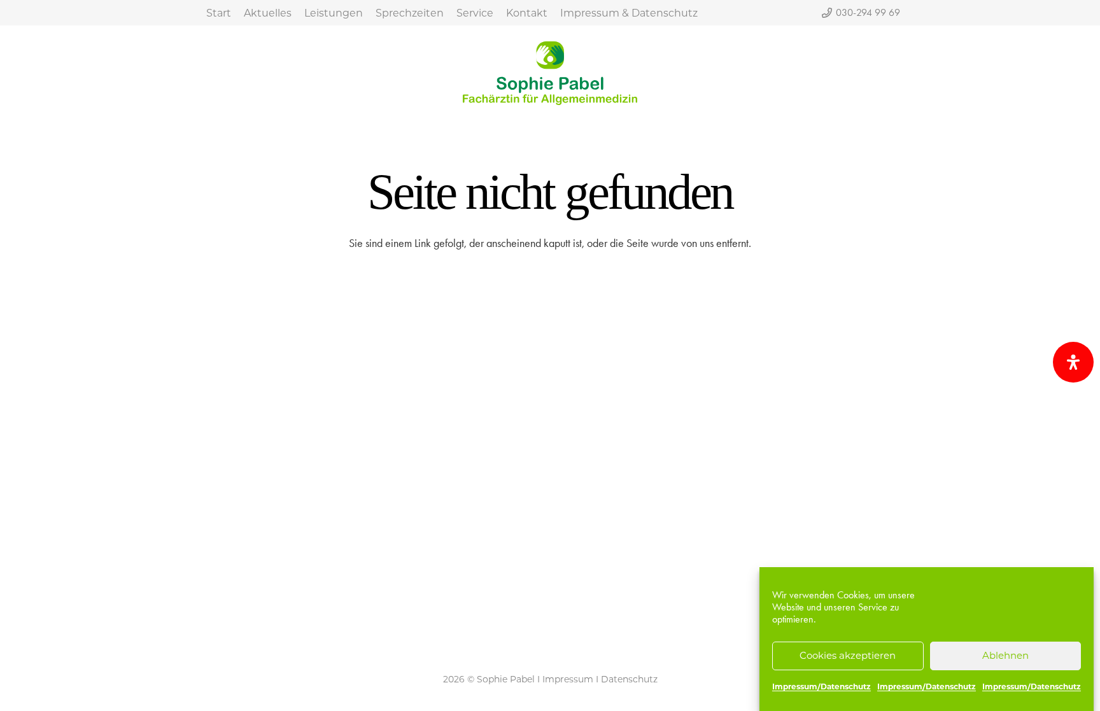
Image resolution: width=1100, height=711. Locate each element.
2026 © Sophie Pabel (489, 679)
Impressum (567, 679)
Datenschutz (629, 679)
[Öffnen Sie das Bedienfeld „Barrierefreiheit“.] (1073, 362)
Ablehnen (1005, 656)
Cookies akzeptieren (848, 656)
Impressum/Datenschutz (821, 686)
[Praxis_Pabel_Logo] (550, 73)
